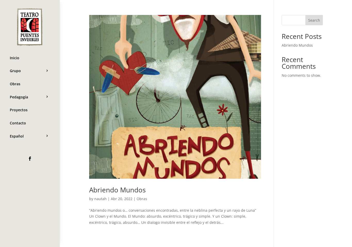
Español (17, 136)
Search (314, 20)
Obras (15, 83)
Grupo (15, 70)
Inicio (14, 57)
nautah (100, 198)
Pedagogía (19, 97)
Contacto (18, 123)
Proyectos (19, 109)
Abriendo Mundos (117, 189)
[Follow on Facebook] (30, 159)
